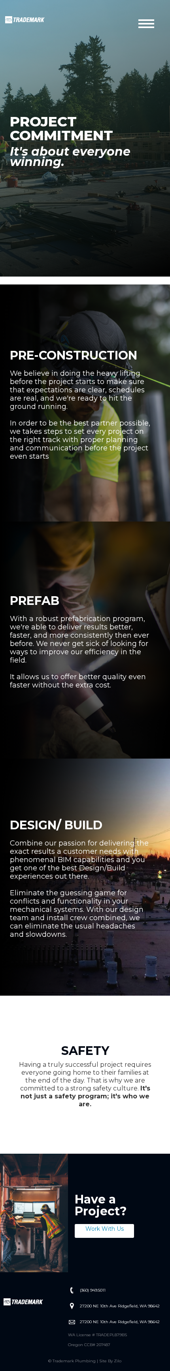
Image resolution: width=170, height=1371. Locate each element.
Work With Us (104, 1228)
